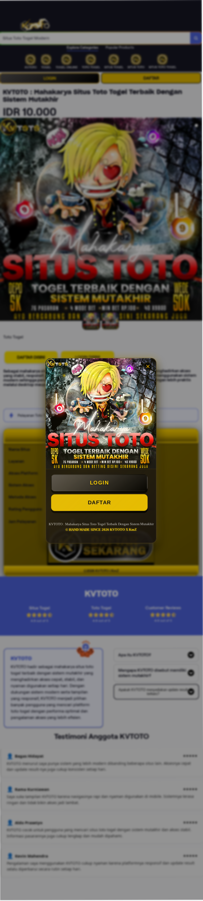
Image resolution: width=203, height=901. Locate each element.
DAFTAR (100, 502)
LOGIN (99, 482)
